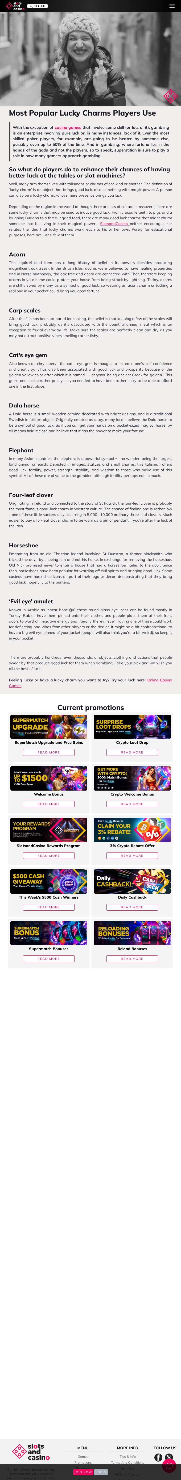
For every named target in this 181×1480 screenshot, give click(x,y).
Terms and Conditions (127, 1462)
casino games (68, 127)
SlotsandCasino (115, 223)
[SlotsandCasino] (15, 6)
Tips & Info (128, 1456)
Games (83, 1456)
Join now (83, 1472)
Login (101, 1472)
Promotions (83, 1462)
